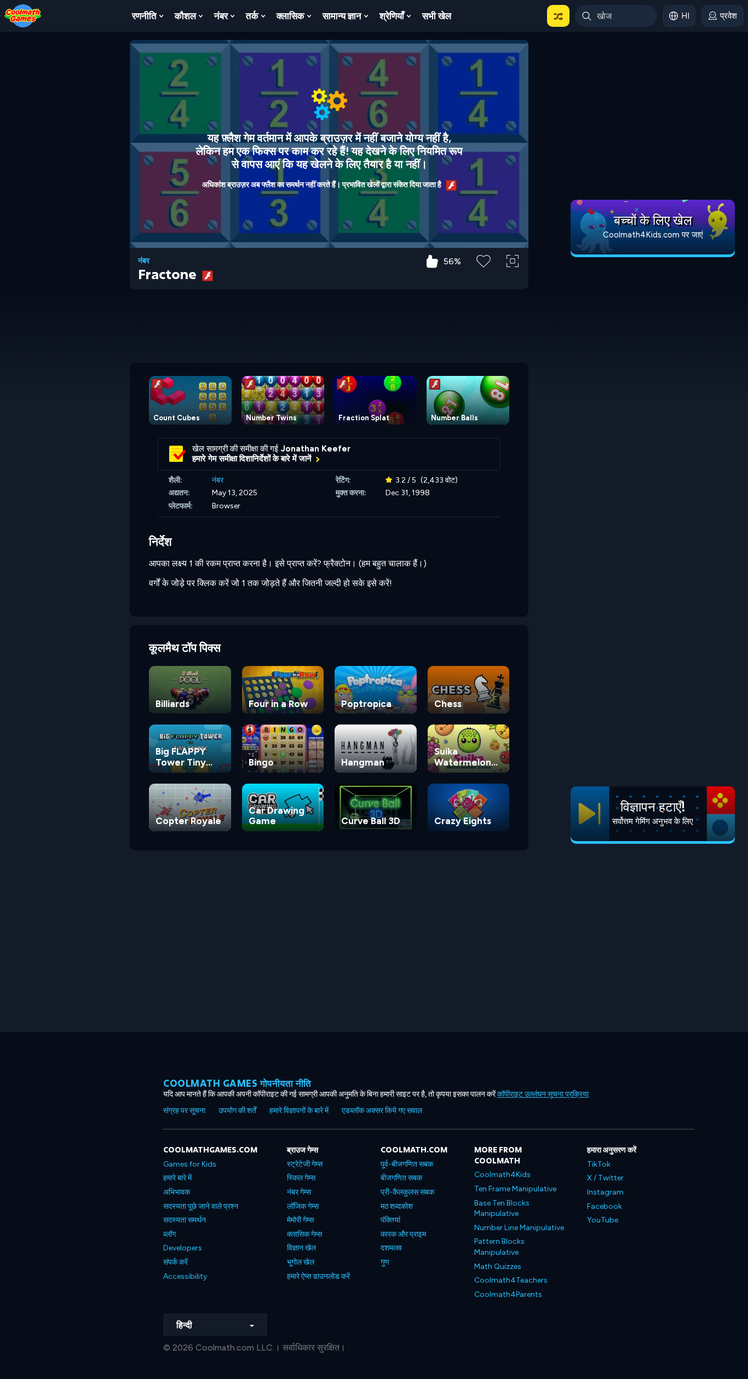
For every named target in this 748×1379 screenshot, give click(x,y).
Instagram (605, 1192)
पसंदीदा (483, 278)
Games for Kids (189, 1164)
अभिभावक (176, 1192)
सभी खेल (436, 15)
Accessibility (185, 1276)
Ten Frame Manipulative (515, 1188)
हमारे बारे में (177, 1178)
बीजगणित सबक (401, 1178)
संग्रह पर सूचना (184, 1110)
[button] (558, 16)
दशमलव (391, 1248)
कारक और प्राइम (403, 1234)
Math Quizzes (497, 1266)
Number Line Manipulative (519, 1227)
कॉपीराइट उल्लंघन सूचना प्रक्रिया (543, 1094)
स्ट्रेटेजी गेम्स (305, 1164)
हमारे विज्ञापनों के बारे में (299, 1110)
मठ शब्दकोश (397, 1206)
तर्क (252, 15)
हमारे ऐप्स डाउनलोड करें (318, 1276)
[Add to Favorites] (483, 260)
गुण (385, 1262)
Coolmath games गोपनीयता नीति (237, 1083)
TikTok (599, 1164)
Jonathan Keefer (315, 449)
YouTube (602, 1220)
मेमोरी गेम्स (300, 1220)
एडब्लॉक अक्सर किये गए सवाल (382, 1110)
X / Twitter (605, 1178)
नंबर (221, 15)
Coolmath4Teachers (511, 1280)
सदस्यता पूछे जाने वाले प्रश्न (200, 1206)
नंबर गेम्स (299, 1192)
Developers (182, 1248)
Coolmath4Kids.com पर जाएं (653, 235)
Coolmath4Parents (508, 1294)
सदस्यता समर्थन (184, 1220)
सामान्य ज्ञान (342, 15)
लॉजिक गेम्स (303, 1206)
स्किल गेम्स (301, 1178)
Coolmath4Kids (502, 1174)
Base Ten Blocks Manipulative (502, 1208)
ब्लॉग (169, 1234)
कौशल (185, 15)
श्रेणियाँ (391, 15)
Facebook (604, 1206)
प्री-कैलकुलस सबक (407, 1192)
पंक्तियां (390, 1220)
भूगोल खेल (300, 1262)
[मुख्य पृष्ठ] (23, 15)
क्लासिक (290, 15)
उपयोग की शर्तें (237, 1110)
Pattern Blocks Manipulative (499, 1247)
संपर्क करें (175, 1262)
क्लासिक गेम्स (304, 1234)
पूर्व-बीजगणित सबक (407, 1164)
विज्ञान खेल (301, 1248)
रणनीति (144, 15)
